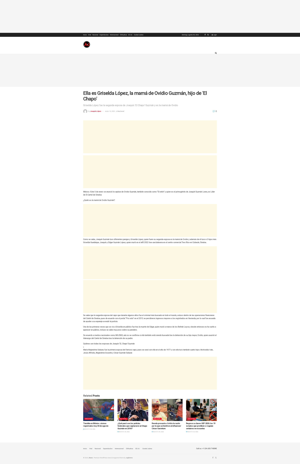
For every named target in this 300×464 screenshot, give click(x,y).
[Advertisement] (150, 16)
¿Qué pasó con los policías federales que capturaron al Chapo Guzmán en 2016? (132, 426)
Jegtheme (129, 458)
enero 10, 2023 (110, 111)
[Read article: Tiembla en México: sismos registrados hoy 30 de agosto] (98, 410)
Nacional (95, 35)
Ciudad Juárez (138, 35)
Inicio (85, 35)
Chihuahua (123, 35)
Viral (89, 35)
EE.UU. (130, 35)
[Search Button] (216, 53)
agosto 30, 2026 (89, 429)
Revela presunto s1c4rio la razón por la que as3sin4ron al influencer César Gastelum (166, 426)
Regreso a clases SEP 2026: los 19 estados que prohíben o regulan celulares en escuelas (200, 426)
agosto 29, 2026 (124, 432)
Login (215, 35)
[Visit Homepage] (86, 44)
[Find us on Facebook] (205, 35)
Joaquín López (95, 111)
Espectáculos (104, 35)
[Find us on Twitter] (208, 35)
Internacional (114, 35)
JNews (90, 458)
